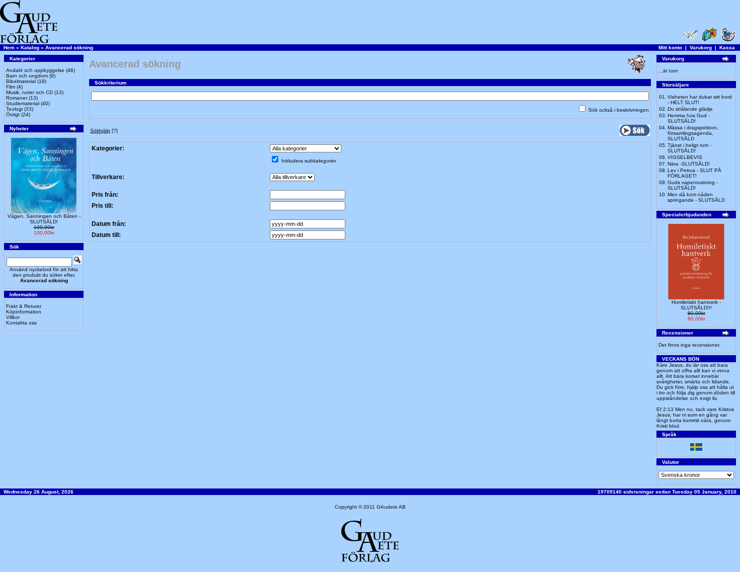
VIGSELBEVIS (685, 157)
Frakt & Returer (23, 306)
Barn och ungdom (27, 75)
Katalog (30, 47)
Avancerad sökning (69, 47)
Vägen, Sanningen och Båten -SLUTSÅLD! (44, 218)
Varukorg (701, 47)
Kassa (727, 47)
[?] (104, 130)
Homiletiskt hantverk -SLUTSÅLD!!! (696, 304)
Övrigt (13, 114)
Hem (9, 47)
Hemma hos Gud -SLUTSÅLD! (689, 118)
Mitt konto (670, 47)
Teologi (14, 109)
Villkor (13, 317)
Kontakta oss (21, 322)
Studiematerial (22, 103)
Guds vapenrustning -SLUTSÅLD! (693, 185)
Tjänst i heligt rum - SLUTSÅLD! (689, 147)
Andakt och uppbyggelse (35, 70)
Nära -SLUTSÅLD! (689, 164)
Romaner (16, 98)
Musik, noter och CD (29, 92)
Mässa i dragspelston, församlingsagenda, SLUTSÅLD (693, 133)
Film (10, 87)
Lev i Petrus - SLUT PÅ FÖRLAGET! (694, 173)
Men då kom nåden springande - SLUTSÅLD (696, 197)
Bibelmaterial (21, 81)
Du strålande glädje (690, 109)
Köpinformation (23, 311)
